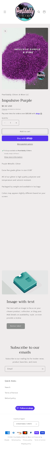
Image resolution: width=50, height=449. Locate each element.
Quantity (5, 118)
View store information (13, 157)
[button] (5, 12)
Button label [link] (15, 326)
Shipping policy (26, 444)
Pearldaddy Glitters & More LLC (23, 437)
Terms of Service (11, 393)
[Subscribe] (42, 369)
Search (7, 387)
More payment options (25, 144)
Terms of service (40, 440)
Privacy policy (27, 440)
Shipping (4, 109)
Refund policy (10, 398)
